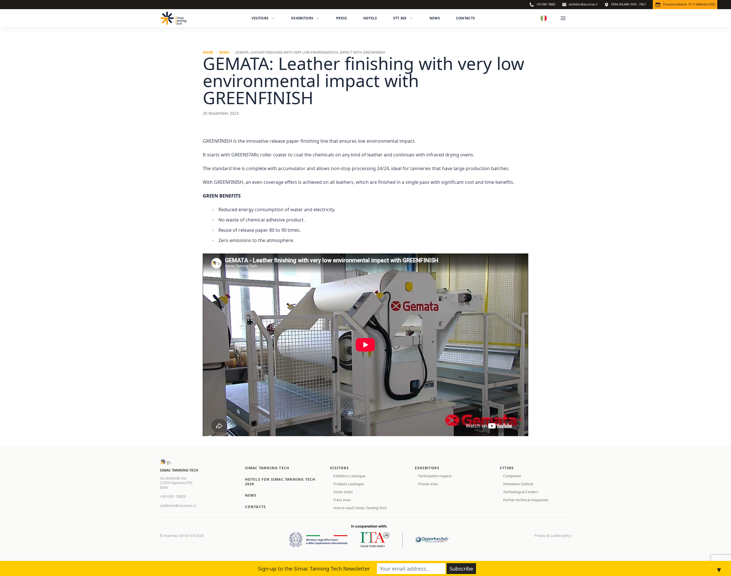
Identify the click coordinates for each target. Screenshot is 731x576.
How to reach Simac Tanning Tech (360, 507)
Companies (512, 476)
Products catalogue (348, 484)
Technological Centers (520, 492)
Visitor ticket (343, 492)
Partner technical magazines (526, 500)
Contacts (465, 18)
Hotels (370, 18)
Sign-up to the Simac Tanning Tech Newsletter (314, 568)
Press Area (342, 500)
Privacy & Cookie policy (553, 535)
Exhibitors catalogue (349, 476)
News (434, 18)
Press (341, 18)
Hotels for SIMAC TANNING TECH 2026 (280, 481)
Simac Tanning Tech (267, 468)
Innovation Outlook (518, 484)
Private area (428, 484)
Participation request (434, 476)
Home (208, 52)
